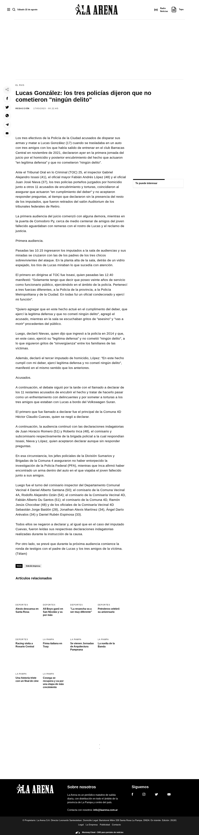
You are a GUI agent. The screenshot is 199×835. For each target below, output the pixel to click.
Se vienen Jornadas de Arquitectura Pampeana (82, 646)
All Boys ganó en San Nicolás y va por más (53, 611)
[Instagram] (143, 795)
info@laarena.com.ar (105, 810)
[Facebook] (132, 795)
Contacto (116, 824)
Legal (81, 824)
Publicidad (105, 824)
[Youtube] (169, 795)
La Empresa (92, 824)
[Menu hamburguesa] (8, 9)
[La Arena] (97, 10)
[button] (7, 98)
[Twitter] (156, 795)
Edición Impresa (33, 566)
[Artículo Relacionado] (27, 592)
